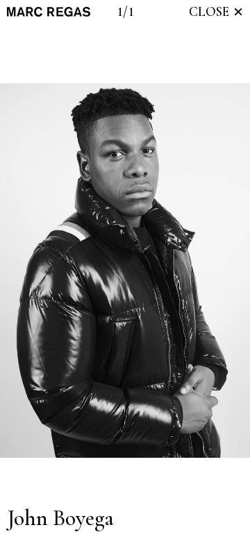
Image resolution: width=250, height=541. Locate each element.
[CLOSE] (238, 12)
